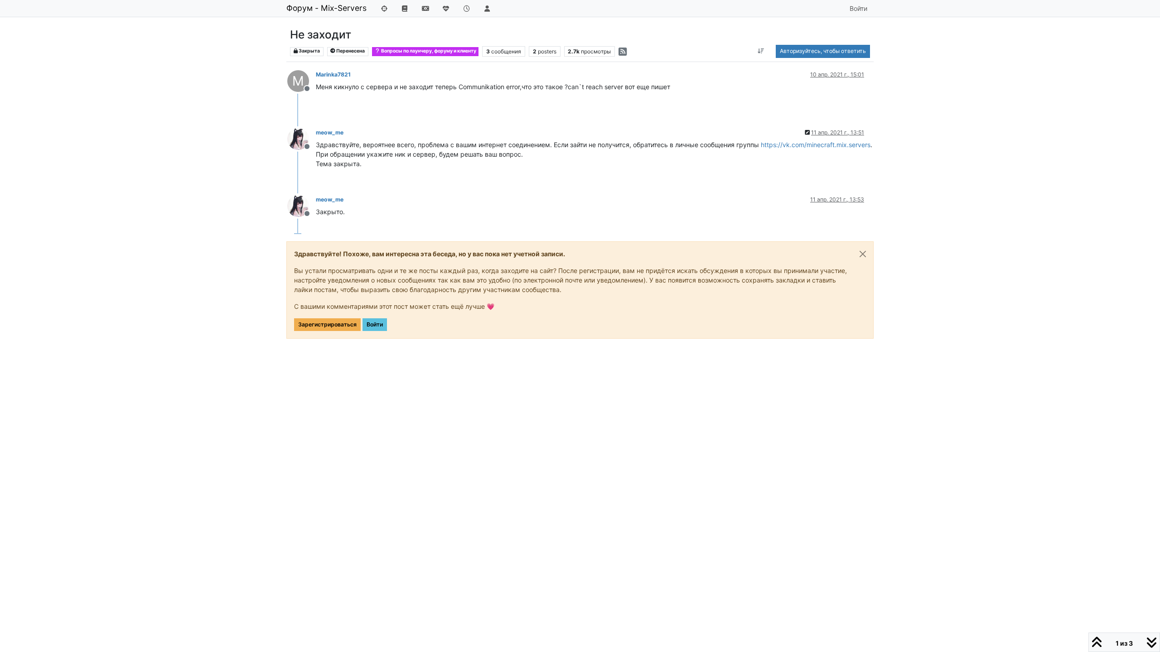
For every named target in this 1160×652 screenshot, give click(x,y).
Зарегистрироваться (327, 324)
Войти (375, 324)
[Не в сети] (301, 138)
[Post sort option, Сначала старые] (761, 51)
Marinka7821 (333, 74)
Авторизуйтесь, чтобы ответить (823, 51)
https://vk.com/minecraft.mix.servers (815, 145)
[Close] (862, 254)
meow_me (329, 132)
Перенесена (350, 51)
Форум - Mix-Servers (326, 8)
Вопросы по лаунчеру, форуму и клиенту (428, 51)
